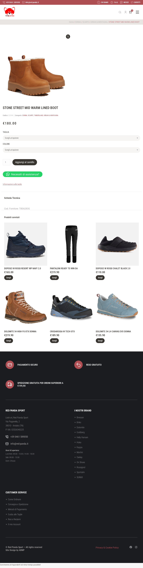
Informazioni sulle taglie (12, 184)
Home (71, 22)
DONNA (78, 22)
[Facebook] (131, 547)
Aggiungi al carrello (24, 162)
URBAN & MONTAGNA (98, 22)
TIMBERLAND (38, 115)
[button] (22, 174)
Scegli (8, 278)
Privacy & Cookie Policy (107, 547)
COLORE (6, 144)
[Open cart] (130, 12)
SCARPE (86, 22)
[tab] (12, 198)
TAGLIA (6, 132)
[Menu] (137, 12)
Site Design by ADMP (15, 550)
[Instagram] (136, 547)
